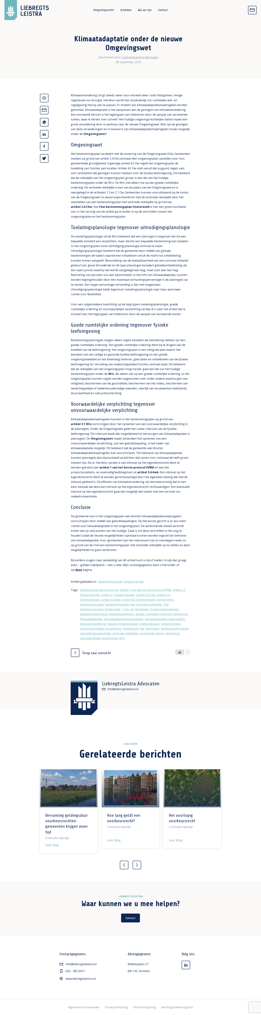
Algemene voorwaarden (84, 1007)
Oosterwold (130, 629)
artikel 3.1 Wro (81, 424)
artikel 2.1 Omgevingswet (118, 595)
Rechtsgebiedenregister (177, 1007)
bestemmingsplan (92, 604)
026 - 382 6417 (75, 971)
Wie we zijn (145, 10)
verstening (172, 633)
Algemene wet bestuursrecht (99, 590)
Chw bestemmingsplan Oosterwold (124, 207)
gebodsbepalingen (121, 614)
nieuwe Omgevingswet (122, 624)
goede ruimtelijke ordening (153, 614)
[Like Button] (179, 652)
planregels (152, 629)
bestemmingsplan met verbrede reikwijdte (133, 604)
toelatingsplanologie (175, 629)
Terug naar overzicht (96, 653)
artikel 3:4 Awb (148, 472)
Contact (163, 10)
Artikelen (126, 10)
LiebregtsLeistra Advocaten (140, 57)
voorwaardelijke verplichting (99, 638)
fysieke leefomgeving (164, 609)
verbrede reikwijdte (125, 633)
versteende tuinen (152, 633)
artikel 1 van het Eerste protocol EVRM (126, 467)
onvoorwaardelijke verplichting (100, 629)
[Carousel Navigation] (130, 862)
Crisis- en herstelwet (135, 609)
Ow (142, 629)
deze (78, 570)
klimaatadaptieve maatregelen (165, 619)
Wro (111, 374)
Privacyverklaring (116, 1007)
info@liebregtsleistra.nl (122, 689)
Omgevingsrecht (103, 10)
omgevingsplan (149, 624)
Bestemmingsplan (110, 582)
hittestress (180, 614)
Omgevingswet (94, 134)
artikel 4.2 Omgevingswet (139, 600)
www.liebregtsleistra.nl (81, 979)
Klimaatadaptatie (91, 619)
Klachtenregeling (144, 1007)
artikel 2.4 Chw (81, 207)
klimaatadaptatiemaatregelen (123, 619)
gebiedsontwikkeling (94, 614)
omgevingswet (171, 624)
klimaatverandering (93, 624)
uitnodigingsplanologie (95, 633)
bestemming (165, 600)
